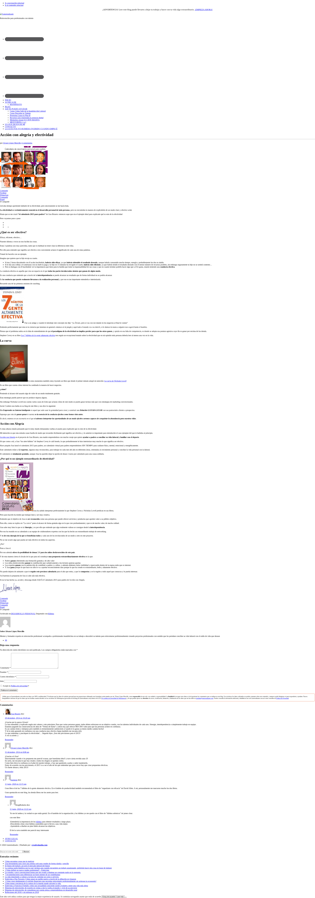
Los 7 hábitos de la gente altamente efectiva (38, 335)
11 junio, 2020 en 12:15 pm (15, 784)
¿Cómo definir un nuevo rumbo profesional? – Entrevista (27, 870)
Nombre (4, 672)
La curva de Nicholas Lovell (115, 381)
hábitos (39, 822)
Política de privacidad (19, 686)
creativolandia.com (39, 845)
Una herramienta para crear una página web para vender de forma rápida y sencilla (37, 864)
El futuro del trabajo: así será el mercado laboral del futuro (27, 866)
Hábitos (51, 614)
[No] (126, 897)
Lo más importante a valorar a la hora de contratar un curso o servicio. (32, 877)
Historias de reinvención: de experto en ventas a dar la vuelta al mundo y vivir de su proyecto (41, 888)
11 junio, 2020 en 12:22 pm (20, 809)
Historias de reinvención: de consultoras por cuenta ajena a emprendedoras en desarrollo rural (41, 890)
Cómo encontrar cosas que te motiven (19, 861)
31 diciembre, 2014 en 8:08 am (17, 752)
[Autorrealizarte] (7, 14)
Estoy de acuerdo (108, 897)
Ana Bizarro (15, 714)
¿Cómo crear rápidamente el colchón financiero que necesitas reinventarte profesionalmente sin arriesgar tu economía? (50, 881)
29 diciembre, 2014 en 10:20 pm (17, 718)
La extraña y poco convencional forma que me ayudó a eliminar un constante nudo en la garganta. (43, 872)
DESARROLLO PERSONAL (23, 614)
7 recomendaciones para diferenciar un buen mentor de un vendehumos (32, 875)
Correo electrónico (8, 677)
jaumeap (14, 780)
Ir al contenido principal (14, 5)
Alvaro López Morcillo (20, 748)
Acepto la (16, 686)
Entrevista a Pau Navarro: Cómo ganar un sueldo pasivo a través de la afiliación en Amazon (40, 879)
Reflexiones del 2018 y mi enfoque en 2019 (22, 892)
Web (2, 681)
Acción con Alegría (7, 437)
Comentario (5, 668)
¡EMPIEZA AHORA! (204, 9)
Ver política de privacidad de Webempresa (114, 698)
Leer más (120, 897)
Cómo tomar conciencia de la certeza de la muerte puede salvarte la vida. (33, 883)
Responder (9, 740)
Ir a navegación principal (14, 3)
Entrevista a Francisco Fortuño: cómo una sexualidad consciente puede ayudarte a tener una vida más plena (46, 886)
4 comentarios (26, 143)
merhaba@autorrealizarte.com (204, 698)
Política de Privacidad (282, 698)
